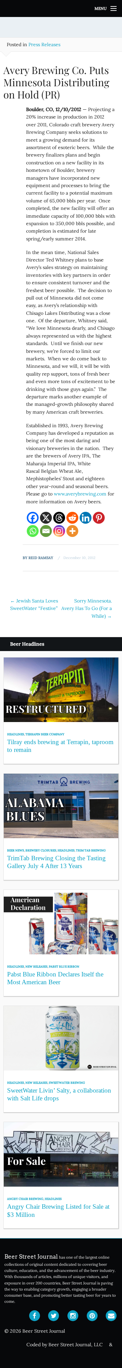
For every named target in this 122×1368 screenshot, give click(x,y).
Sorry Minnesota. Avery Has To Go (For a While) (86, 608)
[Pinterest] (99, 518)
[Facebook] (33, 518)
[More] (72, 531)
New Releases (36, 966)
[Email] (46, 531)
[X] (46, 518)
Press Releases (44, 44)
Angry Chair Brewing (25, 1199)
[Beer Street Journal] (61, 8)
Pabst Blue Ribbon (64, 966)
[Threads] (59, 518)
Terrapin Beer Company (44, 734)
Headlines (15, 734)
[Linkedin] (86, 518)
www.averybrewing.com (80, 494)
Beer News (15, 850)
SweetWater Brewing (67, 1082)
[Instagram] (59, 531)
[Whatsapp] (33, 531)
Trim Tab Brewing (91, 850)
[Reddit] (72, 518)
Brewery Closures (40, 850)
